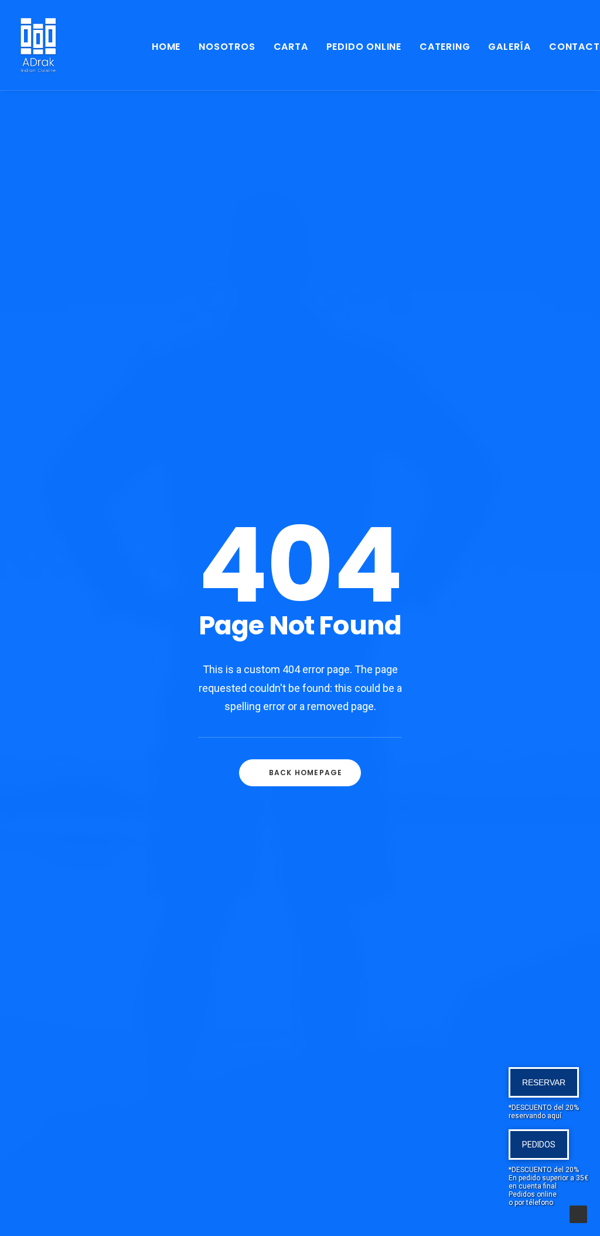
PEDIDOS (538, 1144)
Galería (509, 46)
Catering (445, 46)
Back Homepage (306, 772)
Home (166, 46)
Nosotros (227, 46)
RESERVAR (543, 1082)
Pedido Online (363, 46)
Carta (291, 46)
